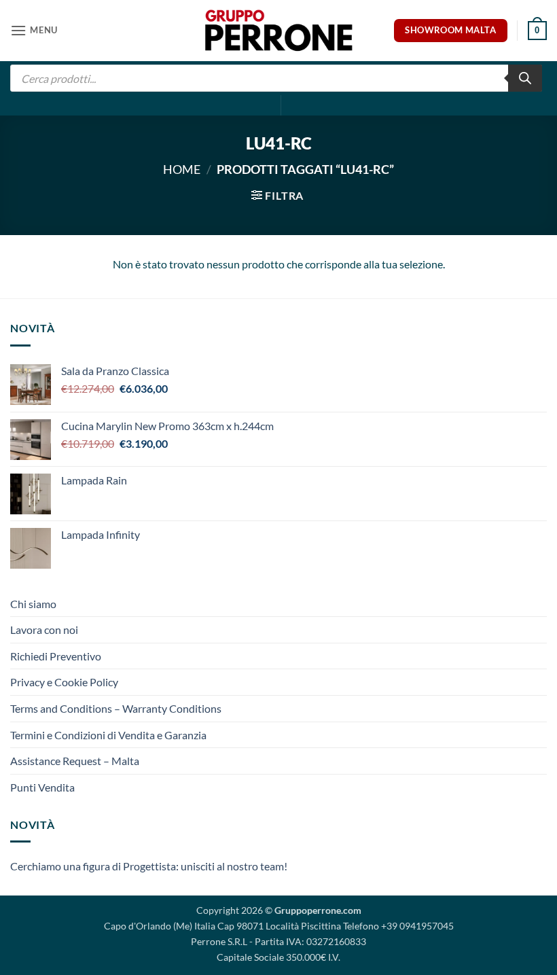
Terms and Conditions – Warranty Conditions (115, 708)
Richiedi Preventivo (55, 656)
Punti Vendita (42, 787)
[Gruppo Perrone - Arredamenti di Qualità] (278, 30)
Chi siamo (33, 603)
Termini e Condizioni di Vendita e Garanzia (108, 734)
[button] (34, 30)
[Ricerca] (525, 78)
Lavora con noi (44, 629)
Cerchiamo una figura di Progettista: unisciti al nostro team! (148, 865)
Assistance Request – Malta (74, 760)
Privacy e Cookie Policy (64, 681)
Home (181, 169)
